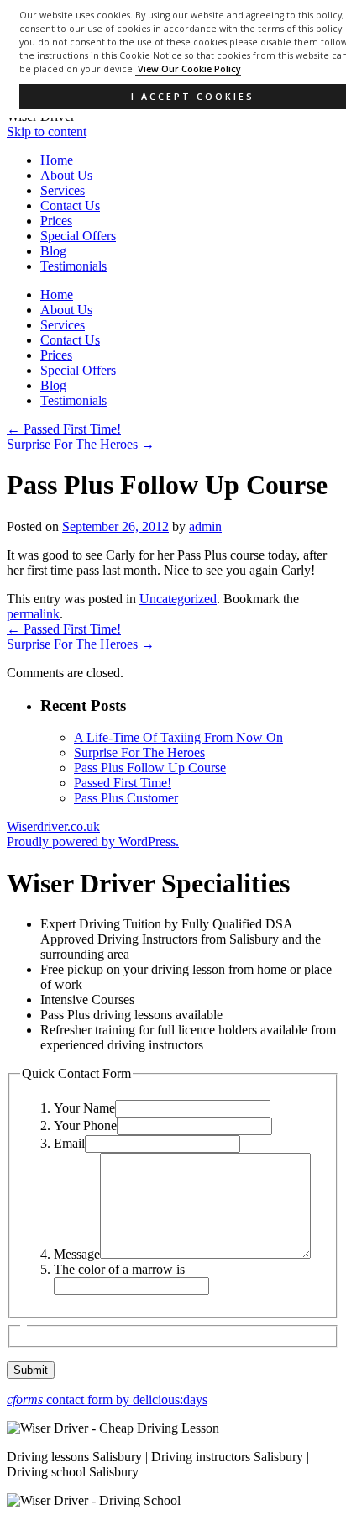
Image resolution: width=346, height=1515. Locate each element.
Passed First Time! (64, 429)
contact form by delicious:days (107, 1399)
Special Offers (78, 236)
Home (56, 160)
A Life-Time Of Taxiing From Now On (178, 737)
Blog (53, 251)
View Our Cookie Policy (188, 69)
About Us (66, 175)
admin (205, 526)
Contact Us (70, 205)
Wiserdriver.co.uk (53, 826)
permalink (33, 614)
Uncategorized (178, 599)
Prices (56, 220)
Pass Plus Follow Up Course (150, 767)
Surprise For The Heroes (81, 444)
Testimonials (73, 266)
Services (62, 190)
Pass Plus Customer (126, 798)
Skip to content (46, 131)
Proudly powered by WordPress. (93, 841)
